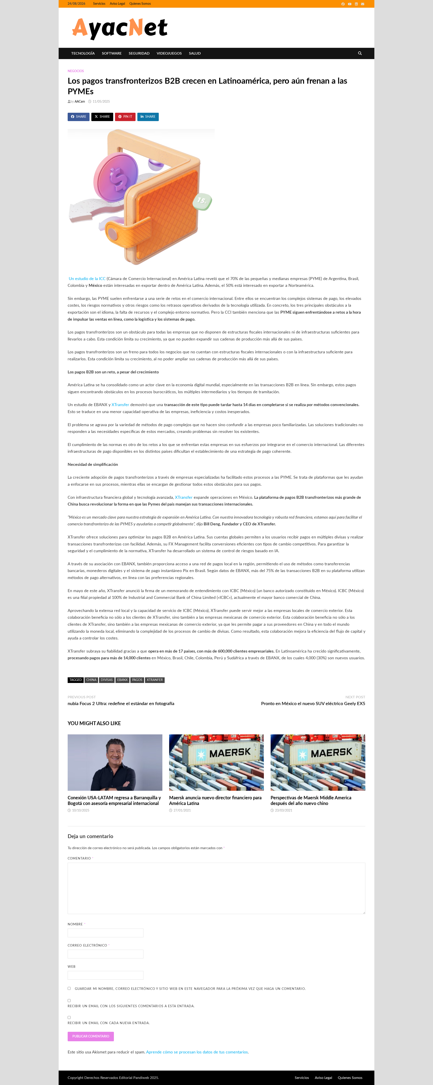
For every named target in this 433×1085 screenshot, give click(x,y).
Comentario (81, 858)
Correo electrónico (89, 945)
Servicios (99, 3)
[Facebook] (343, 4)
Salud (195, 53)
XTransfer (121, 405)
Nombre (77, 924)
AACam (80, 101)
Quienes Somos (140, 3)
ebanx (122, 680)
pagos (137, 680)
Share (81, 116)
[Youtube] (350, 4)
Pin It (127, 116)
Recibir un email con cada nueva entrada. (109, 1023)
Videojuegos (169, 53)
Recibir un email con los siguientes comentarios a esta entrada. (131, 1006)
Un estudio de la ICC (87, 279)
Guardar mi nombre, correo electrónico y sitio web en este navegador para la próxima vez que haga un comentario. (190, 989)
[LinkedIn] (357, 4)
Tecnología (83, 53)
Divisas (107, 680)
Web (72, 966)
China (91, 680)
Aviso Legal (117, 3)
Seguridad (139, 53)
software (112, 53)
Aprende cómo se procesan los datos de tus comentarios (197, 1052)
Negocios (76, 71)
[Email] (362, 4)
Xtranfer (155, 680)
